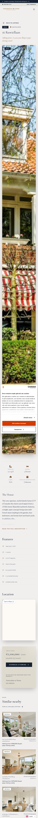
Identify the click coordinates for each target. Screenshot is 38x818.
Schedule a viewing (17, 664)
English (31, 816)
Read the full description (13, 528)
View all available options (11, 706)
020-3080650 (31, 4)
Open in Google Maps (15, 635)
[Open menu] (34, 9)
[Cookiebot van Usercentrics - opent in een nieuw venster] (28, 387)
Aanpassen (18, 429)
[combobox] (30, 816)
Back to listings (12, 23)
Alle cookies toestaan (19, 423)
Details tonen (28, 417)
